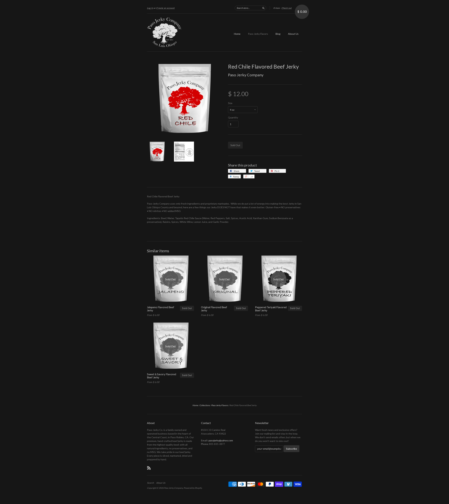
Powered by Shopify (193, 488)
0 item (276, 8)
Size (230, 103)
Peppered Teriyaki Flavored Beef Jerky (271, 309)
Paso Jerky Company (245, 74)
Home (237, 33)
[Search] (263, 8)
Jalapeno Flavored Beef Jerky (160, 309)
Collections (204, 405)
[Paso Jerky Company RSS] (149, 468)
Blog (278, 33)
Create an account (165, 8)
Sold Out (187, 308)
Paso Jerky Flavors (258, 33)
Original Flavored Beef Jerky (214, 309)
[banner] (179, 32)
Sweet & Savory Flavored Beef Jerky (161, 376)
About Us (293, 33)
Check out (287, 8)
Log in (150, 8)
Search (150, 483)
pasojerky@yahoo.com (221, 440)
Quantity (233, 117)
